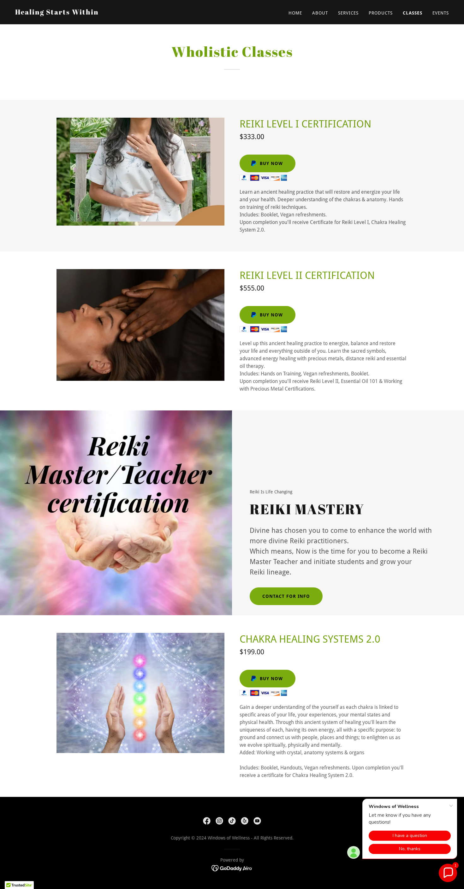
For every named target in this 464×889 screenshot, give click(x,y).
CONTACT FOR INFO (286, 596)
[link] (57, 13)
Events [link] (440, 12)
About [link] (320, 12)
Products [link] (381, 12)
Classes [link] (412, 12)
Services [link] (348, 12)
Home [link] (295, 12)
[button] (448, 873)
